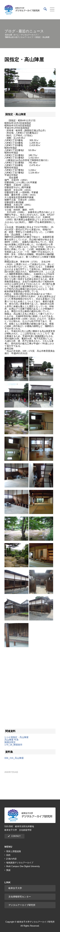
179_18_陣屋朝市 (13, 744)
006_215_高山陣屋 (14, 758)
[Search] (43, 9)
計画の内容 (11, 859)
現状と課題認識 (13, 851)
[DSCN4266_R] (30, 88)
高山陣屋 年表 (11, 739)
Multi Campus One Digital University (23, 866)
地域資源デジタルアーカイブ (19, 862)
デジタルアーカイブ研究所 (21, 905)
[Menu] (51, 9)
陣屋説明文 (10, 742)
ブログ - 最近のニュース (24, 31)
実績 (8, 870)
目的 (8, 855)
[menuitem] (43, 9)
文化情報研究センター (19, 896)
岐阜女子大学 (15, 888)
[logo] (22, 9)
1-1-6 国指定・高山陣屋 (16, 737)
